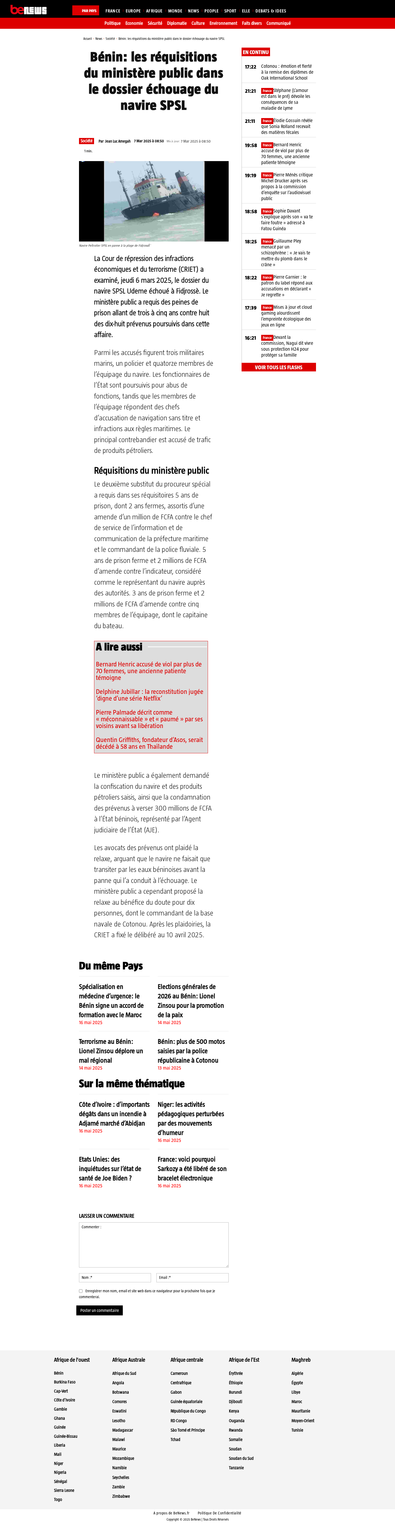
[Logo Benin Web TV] (28, 10)
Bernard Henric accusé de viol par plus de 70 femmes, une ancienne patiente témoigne (149, 670)
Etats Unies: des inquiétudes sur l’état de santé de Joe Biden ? (110, 1168)
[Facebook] (133, 122)
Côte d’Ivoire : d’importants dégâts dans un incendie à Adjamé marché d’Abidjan (114, 1114)
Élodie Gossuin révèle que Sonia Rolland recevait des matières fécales (287, 126)
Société (110, 38)
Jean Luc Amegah (118, 141)
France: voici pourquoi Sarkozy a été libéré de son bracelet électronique (192, 1168)
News (98, 38)
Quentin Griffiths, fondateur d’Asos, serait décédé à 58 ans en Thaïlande (149, 743)
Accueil (87, 38)
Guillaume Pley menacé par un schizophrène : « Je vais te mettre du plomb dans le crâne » (285, 252)
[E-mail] (182, 122)
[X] (145, 122)
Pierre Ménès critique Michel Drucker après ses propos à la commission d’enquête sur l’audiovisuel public (287, 186)
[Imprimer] (194, 122)
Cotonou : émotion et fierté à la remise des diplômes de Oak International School (287, 72)
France (267, 91)
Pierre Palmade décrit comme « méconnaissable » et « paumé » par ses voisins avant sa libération (149, 718)
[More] (207, 122)
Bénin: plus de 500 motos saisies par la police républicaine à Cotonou (191, 1051)
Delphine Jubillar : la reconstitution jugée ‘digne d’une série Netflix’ (149, 695)
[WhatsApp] (157, 122)
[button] (378, 9)
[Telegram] (170, 122)
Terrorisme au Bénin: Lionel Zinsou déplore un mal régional (111, 1051)
